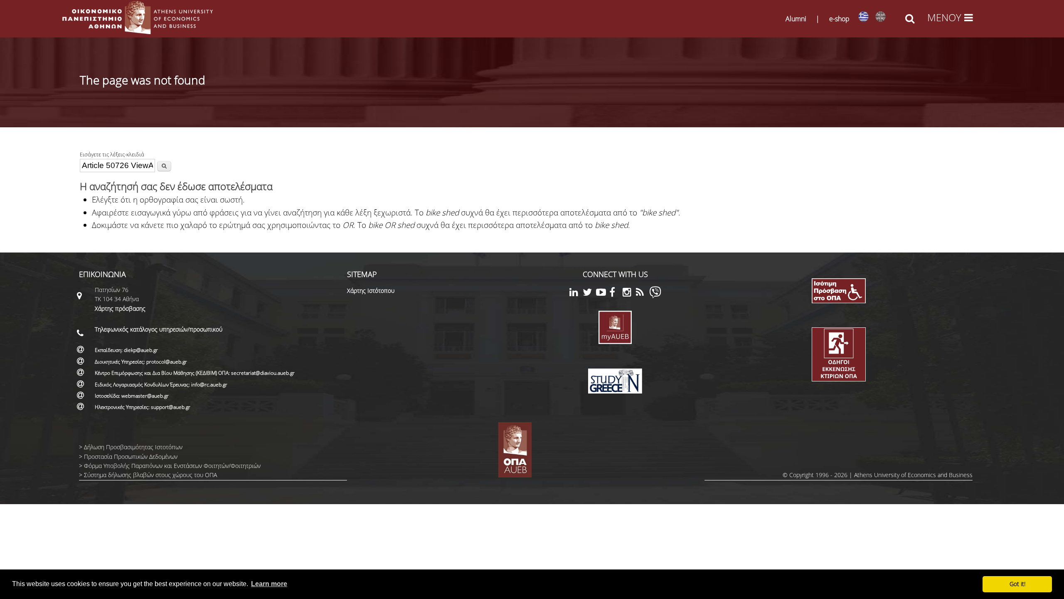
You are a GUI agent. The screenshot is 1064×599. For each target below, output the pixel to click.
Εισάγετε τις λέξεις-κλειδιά (112, 154)
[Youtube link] (602, 293)
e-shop (839, 18)
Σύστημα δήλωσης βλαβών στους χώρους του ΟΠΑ (150, 475)
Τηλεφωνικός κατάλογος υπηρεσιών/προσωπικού (158, 329)
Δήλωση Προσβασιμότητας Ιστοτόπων (133, 447)
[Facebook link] (616, 293)
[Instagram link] (629, 293)
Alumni (796, 18)
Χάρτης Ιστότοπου (370, 291)
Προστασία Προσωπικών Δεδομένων (130, 456)
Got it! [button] (1017, 584)
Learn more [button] (269, 583)
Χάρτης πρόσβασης (120, 308)
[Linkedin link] (576, 293)
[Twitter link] (589, 293)
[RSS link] (642, 293)
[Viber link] (655, 296)
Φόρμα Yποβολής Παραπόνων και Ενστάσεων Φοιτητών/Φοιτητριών (172, 466)
